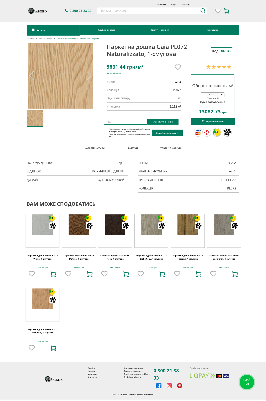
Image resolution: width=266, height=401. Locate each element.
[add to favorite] (31, 274)
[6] (42, 224)
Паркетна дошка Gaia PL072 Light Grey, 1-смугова (151, 257)
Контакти (92, 377)
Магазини (186, 4)
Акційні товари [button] (106, 29)
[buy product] (53, 274)
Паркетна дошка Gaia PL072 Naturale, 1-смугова (42, 331)
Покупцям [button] (161, 4)
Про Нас (92, 368)
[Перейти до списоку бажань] (217, 11)
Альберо (30, 38)
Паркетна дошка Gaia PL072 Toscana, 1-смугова (187, 257)
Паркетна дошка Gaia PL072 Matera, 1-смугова (79, 257)
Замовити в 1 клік (163, 121)
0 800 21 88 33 (166, 374)
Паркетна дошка (45, 38)
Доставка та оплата (133, 368)
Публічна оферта (132, 377)
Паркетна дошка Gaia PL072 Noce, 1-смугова (115, 257)
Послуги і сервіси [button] (159, 29)
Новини (91, 371)
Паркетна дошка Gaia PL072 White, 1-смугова (42, 257)
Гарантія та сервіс (133, 371)
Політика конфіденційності (137, 374)
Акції (173, 4)
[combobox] (152, 11)
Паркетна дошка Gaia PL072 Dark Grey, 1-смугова (224, 257)
